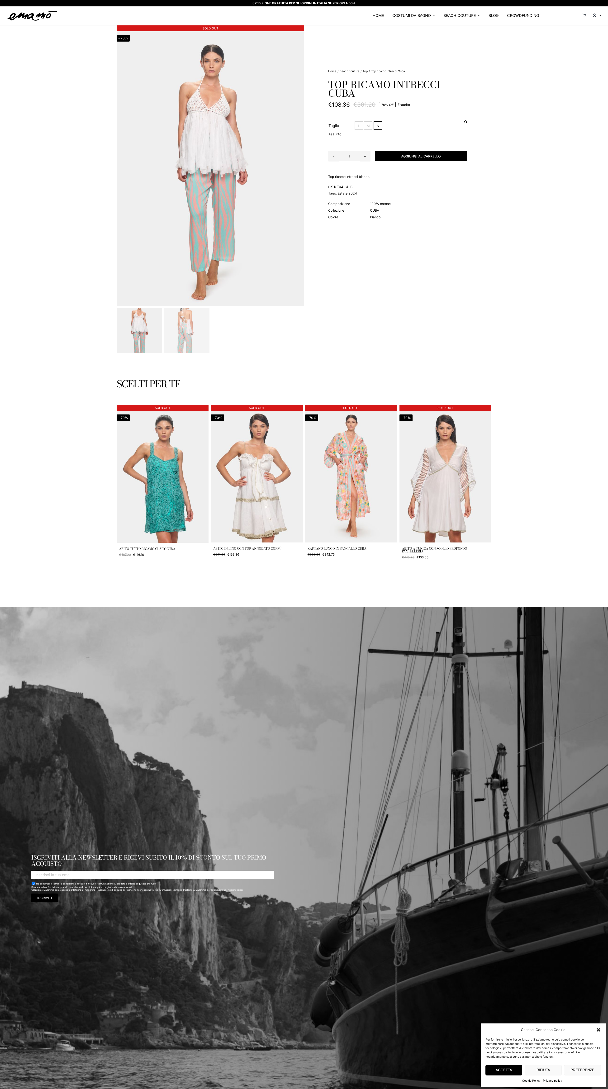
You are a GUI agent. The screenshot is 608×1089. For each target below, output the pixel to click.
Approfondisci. (235, 890)
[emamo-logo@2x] (32, 12)
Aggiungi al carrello (421, 156)
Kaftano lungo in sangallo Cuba (337, 548)
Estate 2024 (347, 193)
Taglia (333, 125)
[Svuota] (465, 122)
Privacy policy (552, 1080)
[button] (598, 1029)
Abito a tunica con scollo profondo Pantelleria (434, 550)
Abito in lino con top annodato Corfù (247, 548)
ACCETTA (504, 1070)
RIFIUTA (543, 1070)
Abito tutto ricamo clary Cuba (147, 548)
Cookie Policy (531, 1080)
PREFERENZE (582, 1070)
